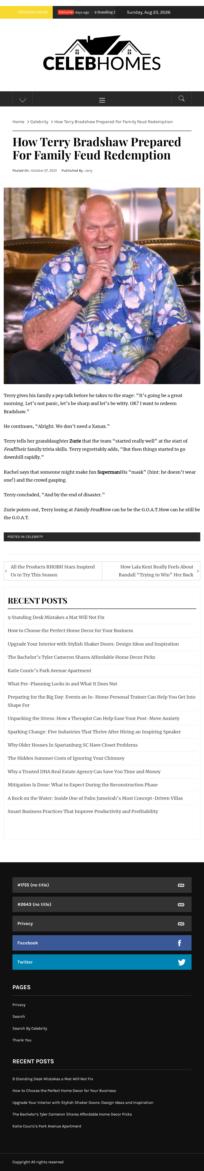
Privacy (25, 923)
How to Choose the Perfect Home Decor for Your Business (70, 630)
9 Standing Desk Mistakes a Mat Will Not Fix (112, 12)
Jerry (89, 170)
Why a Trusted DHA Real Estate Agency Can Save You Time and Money (84, 771)
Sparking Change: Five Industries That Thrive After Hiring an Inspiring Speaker (94, 732)
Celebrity (34, 537)
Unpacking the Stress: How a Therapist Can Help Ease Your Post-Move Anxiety (93, 718)
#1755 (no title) (33, 885)
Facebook (27, 943)
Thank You (22, 1040)
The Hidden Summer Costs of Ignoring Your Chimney (66, 758)
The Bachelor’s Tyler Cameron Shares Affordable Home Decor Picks (81, 657)
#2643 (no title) (34, 904)
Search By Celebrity (29, 1028)
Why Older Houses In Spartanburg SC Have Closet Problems (73, 745)
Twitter (25, 962)
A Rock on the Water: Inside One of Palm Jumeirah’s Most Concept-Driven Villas (95, 798)
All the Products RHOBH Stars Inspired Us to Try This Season (53, 571)
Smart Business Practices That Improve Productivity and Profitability (83, 811)
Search (18, 1016)
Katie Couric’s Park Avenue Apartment (49, 670)
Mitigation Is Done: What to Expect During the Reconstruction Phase (83, 785)
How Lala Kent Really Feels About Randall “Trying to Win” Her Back (156, 571)
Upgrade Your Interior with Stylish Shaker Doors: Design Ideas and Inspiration (93, 644)
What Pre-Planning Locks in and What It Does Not (62, 684)
